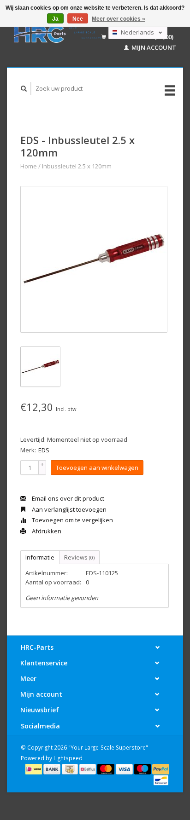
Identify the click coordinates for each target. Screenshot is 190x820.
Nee (77, 19)
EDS (43, 450)
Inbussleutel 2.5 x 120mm (77, 166)
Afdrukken (45, 531)
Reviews (79, 557)
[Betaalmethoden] (34, 768)
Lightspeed (68, 758)
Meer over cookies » (118, 19)
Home (28, 166)
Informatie (39, 557)
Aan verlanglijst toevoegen (68, 509)
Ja (55, 19)
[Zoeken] (24, 88)
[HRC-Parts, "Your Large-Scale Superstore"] (57, 33)
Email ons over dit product (67, 498)
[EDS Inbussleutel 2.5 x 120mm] (94, 259)
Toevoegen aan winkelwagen (97, 467)
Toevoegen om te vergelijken (71, 520)
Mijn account (153, 47)
